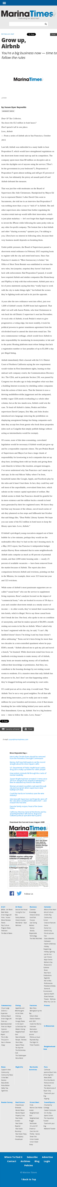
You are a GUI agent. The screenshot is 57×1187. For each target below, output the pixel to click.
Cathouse (47, 1070)
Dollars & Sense (35, 915)
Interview (33, 1026)
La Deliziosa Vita (20, 1026)
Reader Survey (6, 1102)
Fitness (47, 1005)
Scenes (37, 1134)
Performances (48, 983)
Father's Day (48, 931)
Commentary (6, 1005)
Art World (9, 910)
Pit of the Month (49, 1080)
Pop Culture (5, 925)
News (3, 1067)
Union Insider (34, 1139)
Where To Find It (13, 1157)
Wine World (19, 1058)
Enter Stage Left (6, 915)
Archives (25, 1161)
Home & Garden (20, 920)
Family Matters (20, 917)
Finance (32, 920)
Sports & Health (49, 994)
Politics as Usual (35, 1037)
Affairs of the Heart (50, 910)
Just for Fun (48, 954)
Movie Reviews (6, 920)
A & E (3, 907)
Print (53, 34)
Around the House (21, 910)
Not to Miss (47, 981)
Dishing (18, 1016)
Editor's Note (34, 1016)
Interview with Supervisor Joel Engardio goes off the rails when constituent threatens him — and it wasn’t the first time (28, 801)
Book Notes (4, 912)
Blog (37, 1161)
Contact (11, 1161)
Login (47, 1161)
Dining (18, 1005)
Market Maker (19, 1110)
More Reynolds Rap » (18, 753)
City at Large (5, 1008)
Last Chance (48, 957)
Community (5, 1072)
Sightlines (4, 1091)
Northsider (33, 1123)
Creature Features (49, 923)
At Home (18, 907)
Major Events (48, 960)
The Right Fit (34, 1042)
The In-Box (4, 1037)
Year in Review (6, 1042)
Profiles (32, 1134)
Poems (3, 923)
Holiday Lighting (49, 952)
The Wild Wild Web (36, 938)
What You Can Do (49, 1002)
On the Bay (47, 1113)
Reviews (23, 1040)
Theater (46, 999)
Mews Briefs (47, 1077)
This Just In (5, 1040)
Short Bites (19, 1042)
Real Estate (20, 1102)
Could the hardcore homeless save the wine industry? (27, 794)
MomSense (18, 923)
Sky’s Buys (47, 1085)
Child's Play (47, 915)
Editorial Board (6, 1016)
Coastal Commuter (50, 1110)
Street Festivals (49, 996)
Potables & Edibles (49, 986)
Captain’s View (6, 1070)
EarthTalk (33, 917)
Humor (8, 917)
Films (3, 917)
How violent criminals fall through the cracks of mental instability (28, 774)
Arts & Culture (48, 912)
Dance (46, 925)
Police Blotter (5, 1085)
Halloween (47, 941)
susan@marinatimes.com (18, 739)
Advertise (47, 1157)
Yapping (46, 1099)
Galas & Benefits (49, 938)
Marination (33, 1029)
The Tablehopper (20, 1055)
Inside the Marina (35, 1024)
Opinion (4, 1029)
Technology (33, 936)
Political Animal (49, 1083)
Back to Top (28, 1179)
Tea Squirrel (19, 1048)
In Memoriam (49, 1026)
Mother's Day (48, 962)
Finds (31, 1105)
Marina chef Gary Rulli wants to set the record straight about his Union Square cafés (27, 763)
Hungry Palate (20, 1021)
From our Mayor (6, 1026)
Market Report (20, 1113)
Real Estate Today (21, 1134)
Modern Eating (20, 1029)
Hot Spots (18, 1019)
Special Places (19, 1045)
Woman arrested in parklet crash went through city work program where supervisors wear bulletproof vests (28, 788)
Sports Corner (48, 1115)
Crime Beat (4, 1077)
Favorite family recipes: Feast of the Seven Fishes (26, 807)
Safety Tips (4, 1088)
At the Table (19, 1013)
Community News (7, 1075)
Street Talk (33, 1137)
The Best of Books (6, 933)
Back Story (33, 1008)
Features (33, 1005)
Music (46, 970)
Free (45, 936)
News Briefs (5, 1083)
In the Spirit (19, 1024)
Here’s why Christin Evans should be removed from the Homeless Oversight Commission (27, 757)
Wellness (18, 925)
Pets (46, 1067)
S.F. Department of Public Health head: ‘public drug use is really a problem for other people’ (28, 768)
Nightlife (47, 978)
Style (25, 923)
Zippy (3, 1045)
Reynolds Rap (34, 1040)
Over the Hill (34, 1131)
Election (3, 1080)
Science (32, 928)
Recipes (17, 1040)
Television (4, 931)
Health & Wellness (50, 944)
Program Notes (6, 928)
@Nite (3, 910)
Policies (28, 1165)
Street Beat (34, 1102)
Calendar (47, 907)
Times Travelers (34, 1045)
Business (33, 907)
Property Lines (20, 1115)
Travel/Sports (49, 1102)
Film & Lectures (49, 933)
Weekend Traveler (49, 1129)
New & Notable (20, 1037)
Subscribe (32, 1157)
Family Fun (47, 928)
